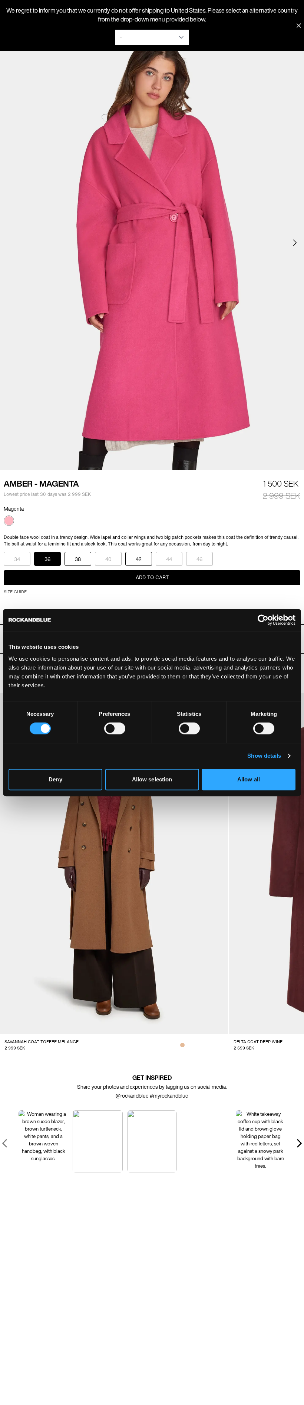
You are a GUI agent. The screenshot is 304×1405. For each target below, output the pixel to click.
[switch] (114, 728)
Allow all (248, 779)
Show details (264, 755)
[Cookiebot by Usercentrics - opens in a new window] (263, 619)
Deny (55, 779)
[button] (295, 242)
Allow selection (152, 779)
